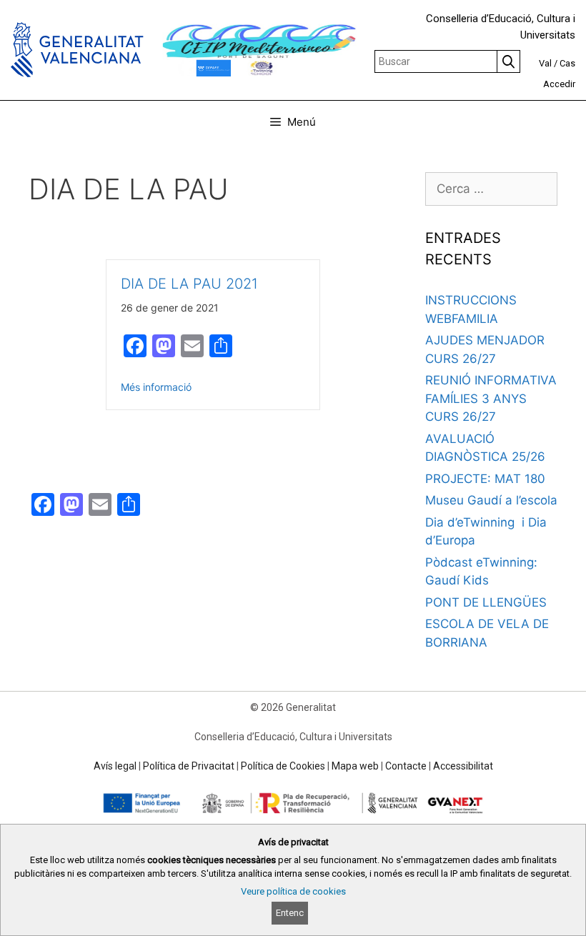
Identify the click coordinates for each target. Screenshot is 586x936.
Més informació (156, 387)
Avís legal (115, 766)
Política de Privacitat (188, 766)
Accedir (559, 84)
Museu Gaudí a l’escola (491, 500)
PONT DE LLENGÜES (486, 602)
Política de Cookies (283, 766)
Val (545, 63)
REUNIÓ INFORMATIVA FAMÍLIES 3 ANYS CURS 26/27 (491, 398)
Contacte (406, 766)
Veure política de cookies (293, 891)
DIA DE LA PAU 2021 (189, 283)
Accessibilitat (463, 766)
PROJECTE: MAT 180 (485, 479)
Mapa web (355, 766)
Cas (567, 63)
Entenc (290, 912)
